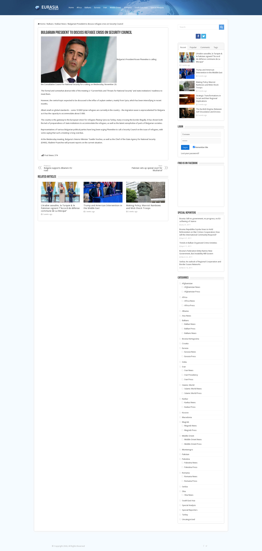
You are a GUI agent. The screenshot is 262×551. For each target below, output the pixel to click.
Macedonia (187, 417)
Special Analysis (157, 8)
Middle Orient (115, 8)
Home (71, 8)
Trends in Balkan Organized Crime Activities (198, 243)
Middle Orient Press (193, 444)
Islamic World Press (193, 393)
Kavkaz (185, 399)
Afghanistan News (192, 287)
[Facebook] (198, 36)
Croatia (185, 343)
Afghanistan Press (192, 292)
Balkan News (60, 24)
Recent (183, 47)
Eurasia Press (190, 356)
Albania (185, 311)
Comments (205, 47)
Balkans (88, 8)
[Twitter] (203, 36)
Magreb (185, 422)
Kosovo (185, 413)
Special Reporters (189, 510)
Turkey (185, 515)
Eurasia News (190, 352)
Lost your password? (190, 153)
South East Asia (141, 8)
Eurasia (97, 8)
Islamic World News (193, 389)
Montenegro (187, 450)
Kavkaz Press (189, 407)
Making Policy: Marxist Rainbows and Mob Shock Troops (143, 207)
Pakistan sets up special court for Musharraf (147, 168)
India (184, 362)
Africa (79, 8)
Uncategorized (188, 519)
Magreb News (190, 426)
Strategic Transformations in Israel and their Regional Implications (208, 98)
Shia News (188, 495)
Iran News (188, 370)
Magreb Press (190, 430)
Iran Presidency (191, 375)
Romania (128, 8)
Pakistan (185, 454)
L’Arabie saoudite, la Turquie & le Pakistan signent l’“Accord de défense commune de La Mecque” (60, 208)
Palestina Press (190, 467)
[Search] (221, 27)
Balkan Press (189, 329)
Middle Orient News (193, 439)
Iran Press (188, 379)
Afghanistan (187, 283)
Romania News (190, 476)
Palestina (186, 459)
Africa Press (189, 305)
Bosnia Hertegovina (190, 339)
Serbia (185, 486)
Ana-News (186, 316)
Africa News (189, 301)
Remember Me (201, 147)
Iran (105, 8)
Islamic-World (188, 385)
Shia (184, 491)
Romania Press (190, 481)
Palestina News (190, 463)
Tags (216, 47)
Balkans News (190, 333)
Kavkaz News (190, 402)
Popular (193, 47)
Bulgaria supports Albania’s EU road (58, 168)
